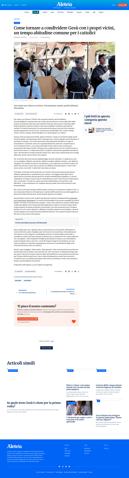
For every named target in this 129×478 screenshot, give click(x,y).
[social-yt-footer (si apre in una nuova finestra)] (59, 467)
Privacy (90, 472)
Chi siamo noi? (50, 472)
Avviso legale (59, 472)
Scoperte (79, 12)
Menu (27, 12)
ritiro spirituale (72, 403)
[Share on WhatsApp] (78, 113)
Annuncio (86, 453)
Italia (94, 12)
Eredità (87, 12)
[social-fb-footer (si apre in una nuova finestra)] (63, 467)
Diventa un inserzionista (70, 472)
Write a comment (46, 348)
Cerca (24, 5)
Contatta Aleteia (82, 472)
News (52, 12)
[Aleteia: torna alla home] (64, 4)
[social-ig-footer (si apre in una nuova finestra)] (69, 467)
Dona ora (121, 5)
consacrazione (101, 370)
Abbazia (101, 12)
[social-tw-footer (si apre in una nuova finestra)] (66, 467)
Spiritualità (70, 12)
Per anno (106, 448)
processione (27, 280)
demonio (70, 370)
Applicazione (87, 451)
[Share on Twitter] (72, 113)
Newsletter (87, 448)
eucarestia (18, 280)
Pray (35, 12)
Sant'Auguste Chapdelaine (70, 8)
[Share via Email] (75, 113)
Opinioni (45, 12)
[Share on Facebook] (66, 113)
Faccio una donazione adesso (27, 319)
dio (98, 401)
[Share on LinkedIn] (69, 113)
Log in (52, 341)
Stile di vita (60, 12)
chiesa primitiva (13, 370)
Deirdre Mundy (34, 37)
